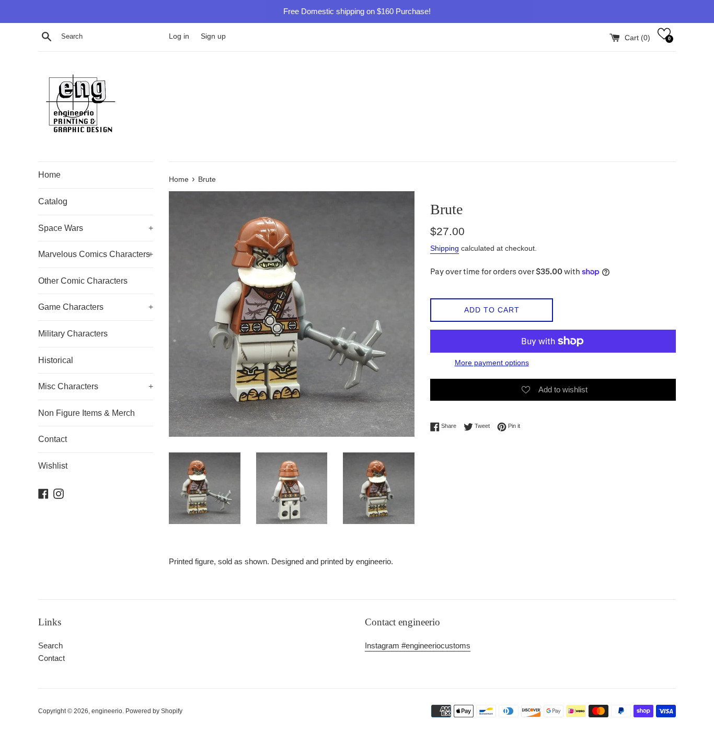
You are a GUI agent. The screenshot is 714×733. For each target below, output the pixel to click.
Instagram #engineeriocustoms (417, 645)
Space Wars (95, 228)
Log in (179, 36)
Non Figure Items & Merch (86, 413)
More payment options (492, 362)
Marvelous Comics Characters (95, 254)
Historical (55, 360)
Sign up (213, 36)
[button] (664, 33)
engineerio (106, 711)
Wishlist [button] (52, 465)
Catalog (52, 201)
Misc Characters (95, 386)
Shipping (444, 248)
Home (49, 174)
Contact (52, 439)
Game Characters (95, 306)
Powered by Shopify (153, 711)
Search (50, 645)
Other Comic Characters (83, 280)
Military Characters (73, 333)
